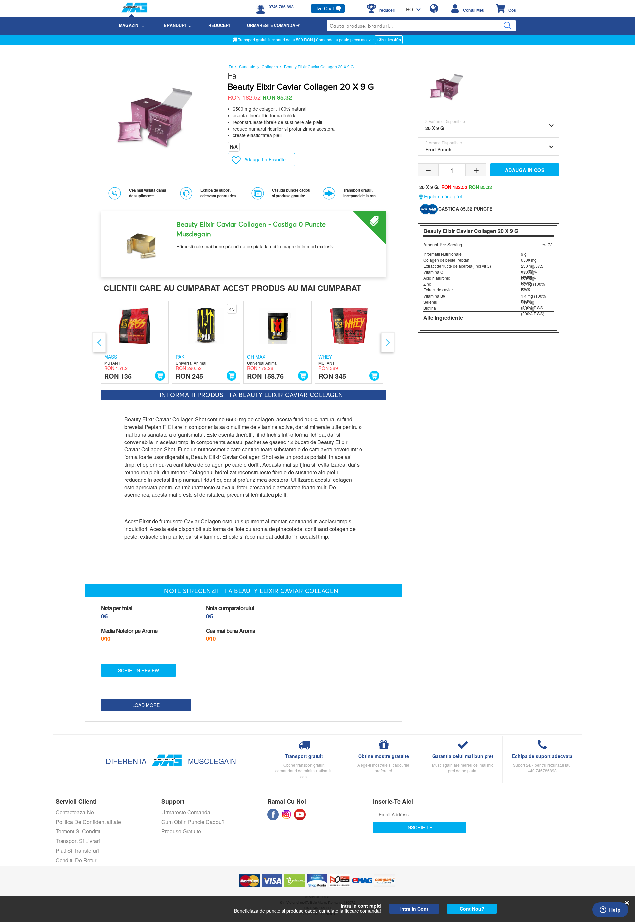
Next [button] (388, 342)
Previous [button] (99, 342)
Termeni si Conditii (78, 831)
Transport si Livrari (78, 841)
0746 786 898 (281, 7)
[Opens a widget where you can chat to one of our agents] (610, 910)
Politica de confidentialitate (88, 822)
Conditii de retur (76, 860)
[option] (243, 241)
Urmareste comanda (185, 812)
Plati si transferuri (77, 850)
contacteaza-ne (75, 812)
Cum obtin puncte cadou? (193, 822)
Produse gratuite (181, 831)
